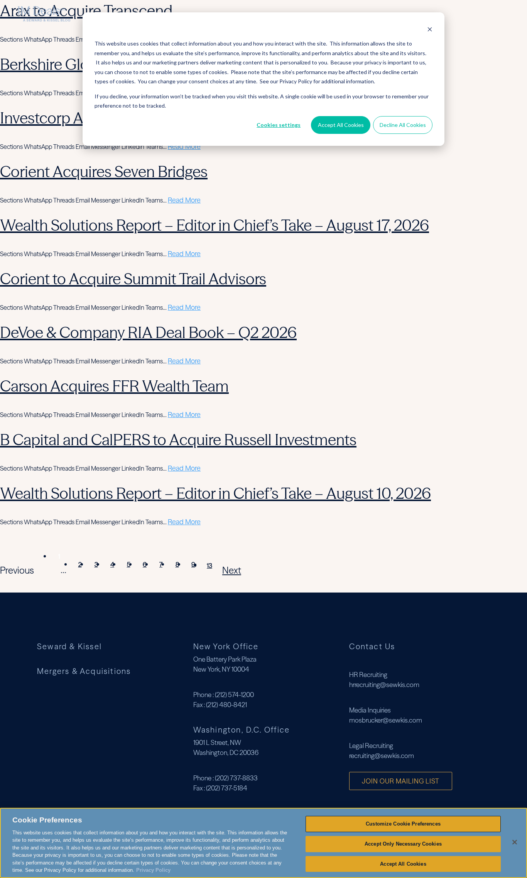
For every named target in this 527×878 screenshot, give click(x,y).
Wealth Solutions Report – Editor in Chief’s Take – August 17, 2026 (214, 225)
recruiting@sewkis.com (381, 755)
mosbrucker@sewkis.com (385, 720)
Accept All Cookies (341, 125)
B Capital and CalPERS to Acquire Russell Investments (178, 439)
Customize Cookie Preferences (403, 824)
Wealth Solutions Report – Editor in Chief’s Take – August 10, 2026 (215, 493)
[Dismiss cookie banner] (429, 29)
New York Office (226, 646)
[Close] (514, 842)
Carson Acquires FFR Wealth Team (114, 386)
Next (231, 570)
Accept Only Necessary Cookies (403, 844)
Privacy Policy (153, 870)
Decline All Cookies (403, 125)
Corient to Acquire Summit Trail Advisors (133, 278)
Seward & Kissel (69, 646)
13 (209, 565)
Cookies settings (279, 125)
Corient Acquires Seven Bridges (104, 171)
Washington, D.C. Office (241, 729)
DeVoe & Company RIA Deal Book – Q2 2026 (148, 332)
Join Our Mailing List (400, 781)
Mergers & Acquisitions (447, 13)
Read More (184, 146)
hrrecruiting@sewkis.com (384, 684)
